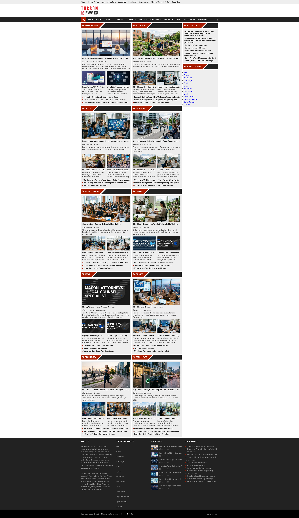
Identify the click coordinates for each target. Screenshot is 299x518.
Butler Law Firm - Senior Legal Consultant (98, 346)
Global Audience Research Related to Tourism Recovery (118, 253)
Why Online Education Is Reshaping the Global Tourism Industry (93, 170)
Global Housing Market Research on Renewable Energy (153, 429)
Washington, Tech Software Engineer (198, 51)
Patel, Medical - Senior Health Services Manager (144, 253)
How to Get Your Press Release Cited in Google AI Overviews (105, 100)
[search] (217, 19)
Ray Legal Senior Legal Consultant (93, 336)
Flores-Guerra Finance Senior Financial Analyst (151, 346)
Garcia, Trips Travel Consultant (196, 45)
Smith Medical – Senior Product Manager (169, 253)
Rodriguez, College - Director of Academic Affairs (152, 102)
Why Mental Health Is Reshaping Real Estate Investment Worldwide (157, 431)
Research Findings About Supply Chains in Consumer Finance (144, 336)
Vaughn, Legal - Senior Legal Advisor (118, 336)
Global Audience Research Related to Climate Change (93, 253)
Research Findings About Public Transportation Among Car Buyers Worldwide (169, 170)
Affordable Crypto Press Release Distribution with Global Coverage (171, 486)
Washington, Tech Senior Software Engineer (201, 481)
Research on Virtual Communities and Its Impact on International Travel (106, 141)
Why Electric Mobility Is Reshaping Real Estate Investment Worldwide (156, 390)
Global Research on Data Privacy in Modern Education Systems (144, 87)
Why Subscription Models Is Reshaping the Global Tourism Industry (107, 183)
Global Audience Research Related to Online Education (103, 265)
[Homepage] (83, 19)
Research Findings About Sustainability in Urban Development (169, 418)
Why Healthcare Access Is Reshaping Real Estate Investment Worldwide (144, 418)
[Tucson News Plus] (89, 10)
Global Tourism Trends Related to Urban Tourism (118, 170)
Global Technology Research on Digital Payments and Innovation (93, 418)
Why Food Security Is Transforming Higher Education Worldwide (156, 58)
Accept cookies (212, 514)
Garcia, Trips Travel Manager (195, 48)
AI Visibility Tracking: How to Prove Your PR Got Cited (118, 87)
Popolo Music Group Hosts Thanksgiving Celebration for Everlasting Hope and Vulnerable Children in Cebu (199, 34)
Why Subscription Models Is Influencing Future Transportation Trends (156, 141)
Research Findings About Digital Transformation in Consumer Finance (169, 336)
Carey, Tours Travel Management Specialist (200, 58)
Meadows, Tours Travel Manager (95, 185)
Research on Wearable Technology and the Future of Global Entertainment (107, 263)
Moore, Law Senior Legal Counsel (95, 348)
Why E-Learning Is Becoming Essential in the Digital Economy (105, 431)
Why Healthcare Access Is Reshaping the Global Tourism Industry (107, 180)
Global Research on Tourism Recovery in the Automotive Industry (144, 170)
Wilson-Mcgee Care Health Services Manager (150, 268)
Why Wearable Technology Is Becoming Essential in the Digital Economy (107, 429)
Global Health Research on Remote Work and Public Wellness (155, 224)
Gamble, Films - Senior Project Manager (199, 61)
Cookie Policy (129, 514)
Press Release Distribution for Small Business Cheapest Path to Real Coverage (107, 102)
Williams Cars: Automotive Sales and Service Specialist (153, 185)
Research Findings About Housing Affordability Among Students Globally (157, 100)
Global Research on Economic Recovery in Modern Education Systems (169, 87)
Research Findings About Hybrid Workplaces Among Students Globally (157, 97)
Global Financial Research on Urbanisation (148, 307)
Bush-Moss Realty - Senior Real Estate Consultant (151, 434)
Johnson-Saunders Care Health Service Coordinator (153, 265)
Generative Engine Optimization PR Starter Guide (101, 97)
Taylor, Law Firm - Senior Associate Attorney (99, 351)
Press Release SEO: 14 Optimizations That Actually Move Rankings (93, 87)
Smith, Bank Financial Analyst (144, 348)
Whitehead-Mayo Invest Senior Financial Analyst (151, 351)
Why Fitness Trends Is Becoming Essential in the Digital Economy (106, 390)
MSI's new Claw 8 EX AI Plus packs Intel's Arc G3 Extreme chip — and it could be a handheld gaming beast (200, 40)
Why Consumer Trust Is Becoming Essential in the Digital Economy (118, 418)
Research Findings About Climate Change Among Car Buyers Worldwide (157, 183)
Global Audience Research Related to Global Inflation (101, 224)
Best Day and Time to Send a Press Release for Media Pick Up (105, 58)
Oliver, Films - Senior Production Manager (98, 268)
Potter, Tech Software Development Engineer (99, 434)
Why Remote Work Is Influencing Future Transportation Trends (156, 180)
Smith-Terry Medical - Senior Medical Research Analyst (153, 263)
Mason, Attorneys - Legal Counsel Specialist (98, 307)
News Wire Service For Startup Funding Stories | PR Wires (198, 54)
